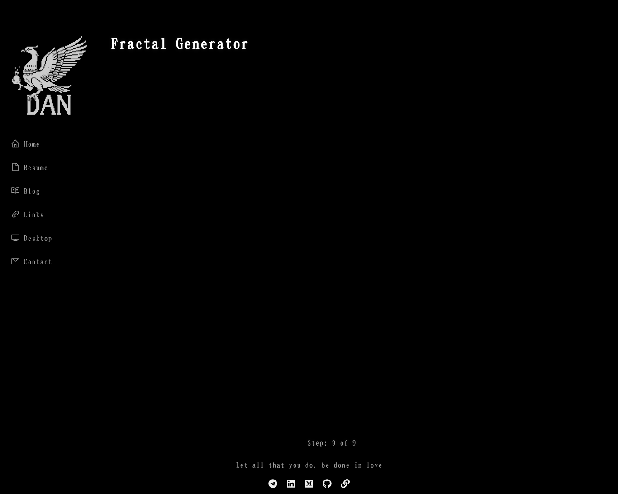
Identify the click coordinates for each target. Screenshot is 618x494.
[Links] (345, 484)
